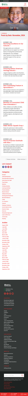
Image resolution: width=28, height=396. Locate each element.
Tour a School (7, 338)
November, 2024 (5, 265)
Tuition (5, 342)
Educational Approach (7, 212)
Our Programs (8, 308)
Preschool (6, 317)
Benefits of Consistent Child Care (13, 103)
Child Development (6, 176)
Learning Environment (9, 305)
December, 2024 (5, 263)
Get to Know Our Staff (7, 180)
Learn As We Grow (6, 214)
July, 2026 (4, 227)
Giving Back (6, 360)
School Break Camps (8, 325)
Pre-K (5, 319)
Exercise (4, 211)
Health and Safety (8, 339)
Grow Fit (6, 330)
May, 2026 (4, 230)
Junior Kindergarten (8, 320)
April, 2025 (4, 255)
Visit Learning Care (8, 382)
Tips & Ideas (5, 182)
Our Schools (7, 334)
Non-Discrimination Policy (9, 387)
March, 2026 (5, 234)
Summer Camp (5, 209)
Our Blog (4, 33)
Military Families (7, 346)
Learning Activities (6, 188)
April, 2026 (4, 232)
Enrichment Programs (9, 329)
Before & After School (9, 322)
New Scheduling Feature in (13, 86)
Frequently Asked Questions (10, 361)
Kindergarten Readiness (7, 195)
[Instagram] (6, 167)
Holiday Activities (6, 186)
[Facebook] (3, 167)
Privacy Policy (7, 383)
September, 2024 (6, 269)
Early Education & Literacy (8, 178)
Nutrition (4, 184)
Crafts (3, 199)
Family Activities (5, 189)
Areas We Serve (7, 388)
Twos (5, 314)
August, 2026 (5, 225)
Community (4, 216)
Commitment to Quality (9, 303)
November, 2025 (5, 242)
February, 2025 (5, 259)
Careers (6, 355)
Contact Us (6, 363)
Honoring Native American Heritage (13, 69)
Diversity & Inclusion (8, 353)
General (4, 203)
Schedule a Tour (9, 289)
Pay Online (8, 290)
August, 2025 (5, 248)
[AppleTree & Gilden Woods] (7, 4)
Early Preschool (7, 315)
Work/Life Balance (6, 197)
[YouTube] (11, 167)
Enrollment (6, 344)
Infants (5, 310)
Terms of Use (7, 385)
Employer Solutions (6, 205)
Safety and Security (6, 193)
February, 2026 (5, 236)
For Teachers (5, 201)
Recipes (4, 174)
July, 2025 (4, 250)
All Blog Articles (7, 368)
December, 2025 (5, 240)
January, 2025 (5, 261)
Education (7, 298)
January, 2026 (5, 238)
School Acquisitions (8, 356)
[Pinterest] (8, 167)
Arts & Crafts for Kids (7, 207)
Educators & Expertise (9, 301)
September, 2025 (6, 246)
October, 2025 (5, 244)
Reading (4, 218)
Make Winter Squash (13, 126)
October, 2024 (5, 267)
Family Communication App (10, 341)
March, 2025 (5, 257)
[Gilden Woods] (10, 284)
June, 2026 (4, 229)
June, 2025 (4, 252)
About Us (6, 351)
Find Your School (4, 7)
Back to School (5, 191)
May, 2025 (4, 253)
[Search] (22, 375)
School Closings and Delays (10, 347)
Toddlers (6, 312)
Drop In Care (6, 324)
